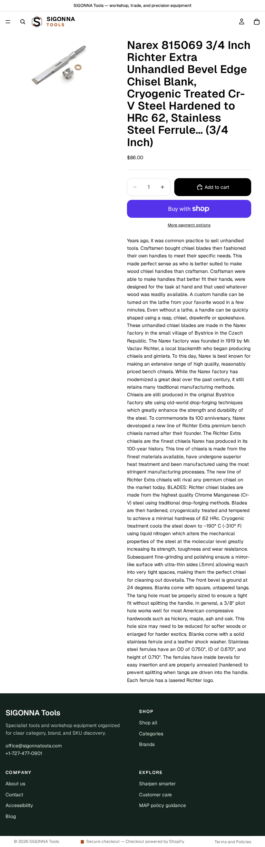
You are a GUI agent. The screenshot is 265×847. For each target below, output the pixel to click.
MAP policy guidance (162, 805)
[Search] (22, 21)
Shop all (148, 723)
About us (15, 783)
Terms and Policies (233, 842)
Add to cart (217, 187)
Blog (11, 816)
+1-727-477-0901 (24, 753)
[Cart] (256, 21)
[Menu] (8, 22)
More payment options (189, 224)
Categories (151, 734)
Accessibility (19, 805)
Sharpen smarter (157, 783)
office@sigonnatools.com (34, 746)
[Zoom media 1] (62, 64)
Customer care (155, 795)
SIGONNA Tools (44, 841)
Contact (14, 795)
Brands (147, 744)
